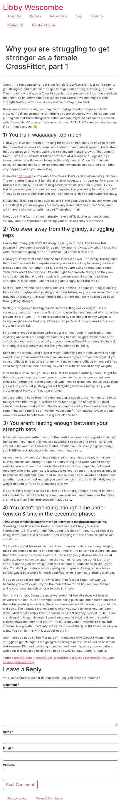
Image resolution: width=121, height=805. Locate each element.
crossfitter (60, 657)
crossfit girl (44, 657)
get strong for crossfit (85, 657)
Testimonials (58, 16)
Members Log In (43, 25)
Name (8, 731)
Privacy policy (17, 798)
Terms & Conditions (49, 798)
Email (8, 748)
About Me (14, 16)
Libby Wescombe (33, 7)
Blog (78, 16)
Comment (11, 684)
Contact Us (15, 25)
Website (9, 764)
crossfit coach (24, 657)
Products (96, 16)
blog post (25, 176)
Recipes (35, 16)
